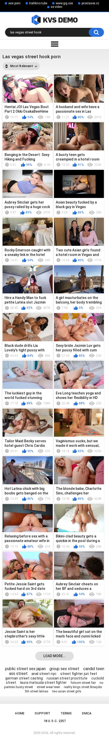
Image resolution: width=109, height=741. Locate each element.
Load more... (54, 656)
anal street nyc (44, 673)
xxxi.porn (14, 3)
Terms (66, 713)
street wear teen (48, 687)
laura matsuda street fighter (43, 682)
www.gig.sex (64, 3)
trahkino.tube (38, 3)
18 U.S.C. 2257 (55, 721)
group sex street (64, 668)
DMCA (87, 713)
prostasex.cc (90, 3)
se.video (56, 7)
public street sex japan (25, 668)
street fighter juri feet (78, 673)
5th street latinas (36, 691)
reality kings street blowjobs (83, 687)
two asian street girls (66, 691)
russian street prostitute (67, 678)
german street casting (24, 678)
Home (19, 713)
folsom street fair (83, 683)
